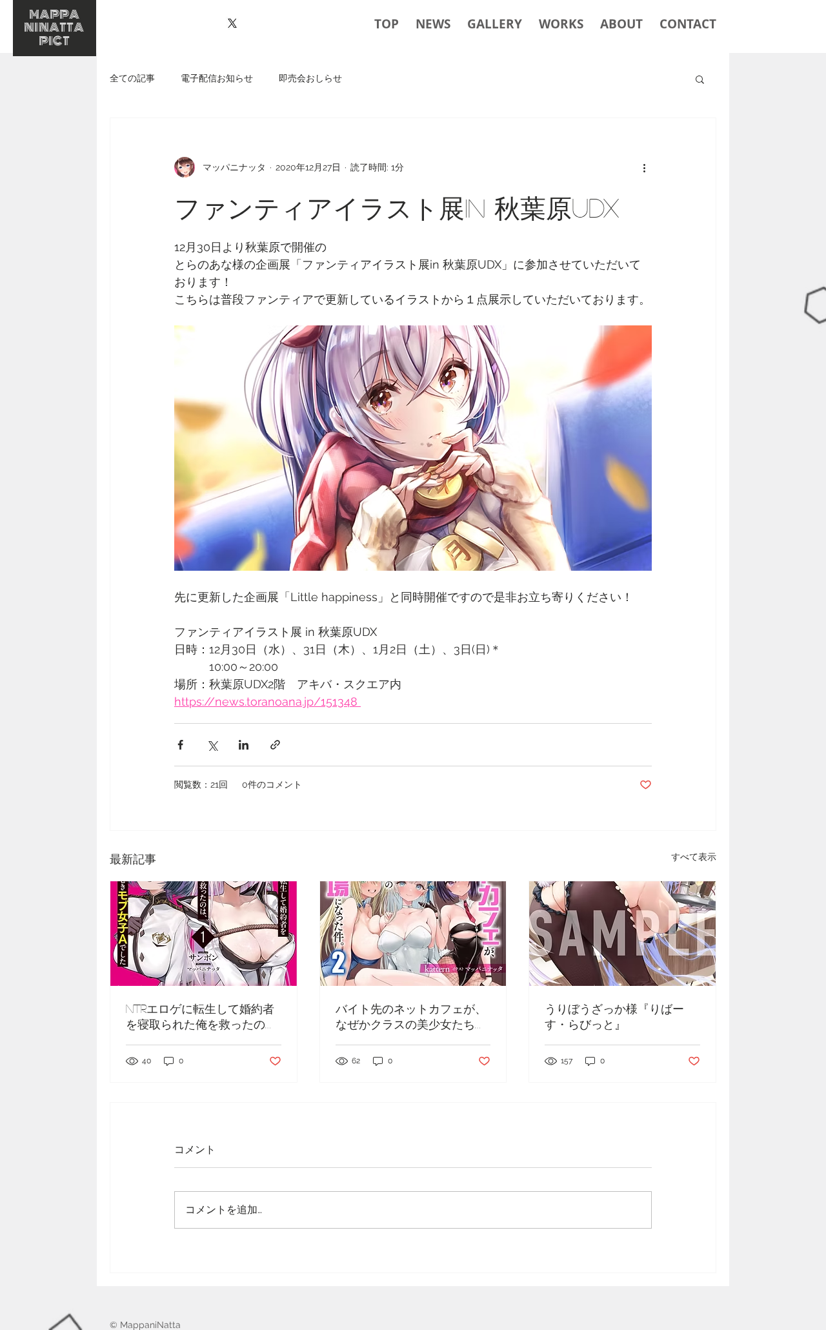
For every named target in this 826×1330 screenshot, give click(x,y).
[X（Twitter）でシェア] (212, 745)
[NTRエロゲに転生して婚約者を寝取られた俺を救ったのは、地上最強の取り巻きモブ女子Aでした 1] (203, 933)
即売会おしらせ (310, 78)
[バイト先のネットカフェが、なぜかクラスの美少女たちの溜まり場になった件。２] (413, 933)
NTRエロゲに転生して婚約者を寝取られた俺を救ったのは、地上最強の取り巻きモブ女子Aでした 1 (201, 1017)
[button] (700, 79)
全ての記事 (132, 78)
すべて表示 (693, 857)
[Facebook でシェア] (180, 745)
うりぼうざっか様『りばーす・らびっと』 (614, 1016)
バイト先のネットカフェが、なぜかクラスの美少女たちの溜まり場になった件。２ (411, 1017)
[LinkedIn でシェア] (243, 745)
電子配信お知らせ (217, 78)
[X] (232, 23)
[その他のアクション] (644, 167)
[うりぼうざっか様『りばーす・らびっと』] (622, 933)
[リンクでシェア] (275, 745)
